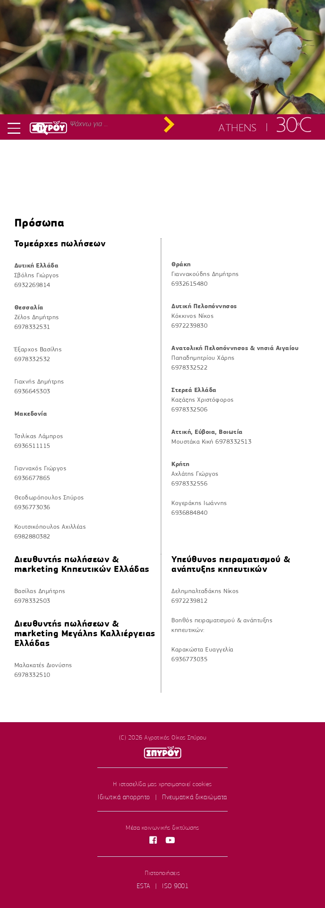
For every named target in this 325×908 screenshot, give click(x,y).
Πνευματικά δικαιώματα (194, 797)
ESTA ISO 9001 (163, 886)
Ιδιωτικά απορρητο (124, 797)
